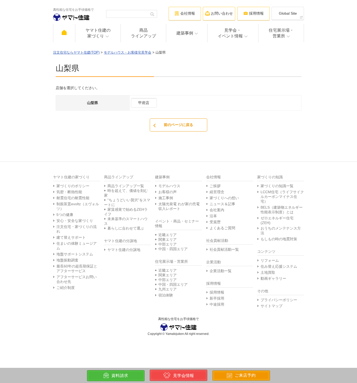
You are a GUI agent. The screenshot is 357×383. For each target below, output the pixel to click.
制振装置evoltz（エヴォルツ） (77, 206)
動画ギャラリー (273, 278)
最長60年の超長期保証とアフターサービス (76, 268)
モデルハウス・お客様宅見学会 (127, 52)
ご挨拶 (215, 186)
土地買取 (268, 272)
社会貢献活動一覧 (224, 249)
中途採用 (217, 304)
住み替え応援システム (279, 266)
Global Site (288, 13)
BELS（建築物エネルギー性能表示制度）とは (282, 209)
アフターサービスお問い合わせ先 (76, 279)
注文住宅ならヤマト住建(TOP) (76, 52)
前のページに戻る (178, 125)
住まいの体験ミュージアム (76, 245)
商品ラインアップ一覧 (125, 186)
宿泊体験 (165, 295)
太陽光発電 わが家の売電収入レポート (179, 206)
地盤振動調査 (67, 260)
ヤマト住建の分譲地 (123, 250)
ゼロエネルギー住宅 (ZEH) (277, 220)
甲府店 (143, 103)
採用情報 (217, 292)
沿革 (213, 216)
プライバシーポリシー (279, 300)
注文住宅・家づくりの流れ (76, 229)
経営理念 (217, 192)
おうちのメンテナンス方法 (281, 230)
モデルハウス (169, 186)
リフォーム (270, 260)
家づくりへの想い (224, 198)
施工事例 (165, 198)
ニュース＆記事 (222, 204)
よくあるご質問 (222, 228)
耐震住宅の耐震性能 (72, 198)
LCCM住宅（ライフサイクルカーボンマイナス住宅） (282, 196)
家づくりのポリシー (72, 186)
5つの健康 (64, 215)
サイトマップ (272, 306)
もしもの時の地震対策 (279, 239)
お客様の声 (167, 192)
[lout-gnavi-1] (64, 33)
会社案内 (217, 210)
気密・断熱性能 (69, 192)
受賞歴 (215, 222)
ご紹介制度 (65, 287)
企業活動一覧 (221, 271)
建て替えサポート (71, 237)
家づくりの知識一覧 (277, 186)
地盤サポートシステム (74, 254)
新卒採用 (217, 298)
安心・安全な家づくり (74, 221)
